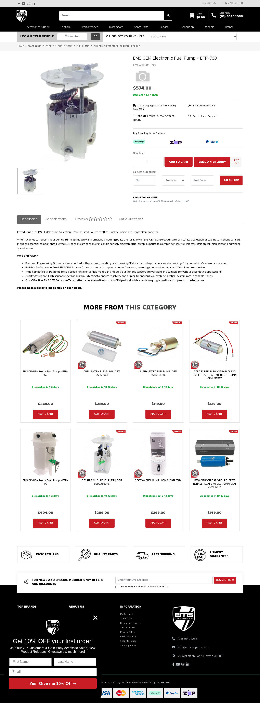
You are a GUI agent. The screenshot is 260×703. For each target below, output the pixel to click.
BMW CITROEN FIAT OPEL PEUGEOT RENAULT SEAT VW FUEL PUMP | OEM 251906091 (214, 484)
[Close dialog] (95, 617)
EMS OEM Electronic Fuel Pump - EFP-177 (45, 482)
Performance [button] (90, 27)
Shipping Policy (128, 646)
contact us (209, 3)
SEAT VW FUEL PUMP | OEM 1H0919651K (158, 481)
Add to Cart (178, 162)
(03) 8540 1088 (231, 16)
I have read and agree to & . (143, 586)
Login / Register (232, 3)
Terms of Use (127, 628)
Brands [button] (229, 27)
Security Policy (128, 641)
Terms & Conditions (146, 586)
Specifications (56, 219)
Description (29, 219)
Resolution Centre (130, 623)
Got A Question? (131, 219)
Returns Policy (128, 637)
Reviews (82, 219)
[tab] (29, 219)
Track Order (126, 619)
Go (95, 37)
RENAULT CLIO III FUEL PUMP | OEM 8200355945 (102, 482)
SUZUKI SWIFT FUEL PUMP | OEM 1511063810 (158, 373)
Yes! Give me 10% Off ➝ (52, 683)
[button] (236, 162)
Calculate (231, 180)
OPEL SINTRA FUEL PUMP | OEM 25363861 (101, 373)
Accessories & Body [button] (38, 27)
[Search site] (168, 16)
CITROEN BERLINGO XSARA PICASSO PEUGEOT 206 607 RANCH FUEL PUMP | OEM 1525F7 (214, 375)
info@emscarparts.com (193, 647)
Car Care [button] (66, 27)
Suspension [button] (187, 27)
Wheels (209, 27)
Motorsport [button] (116, 27)
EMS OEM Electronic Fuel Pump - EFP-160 (45, 373)
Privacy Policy (162, 586)
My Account (126, 614)
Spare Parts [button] (141, 27)
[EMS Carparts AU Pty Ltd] (22, 16)
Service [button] (164, 27)
